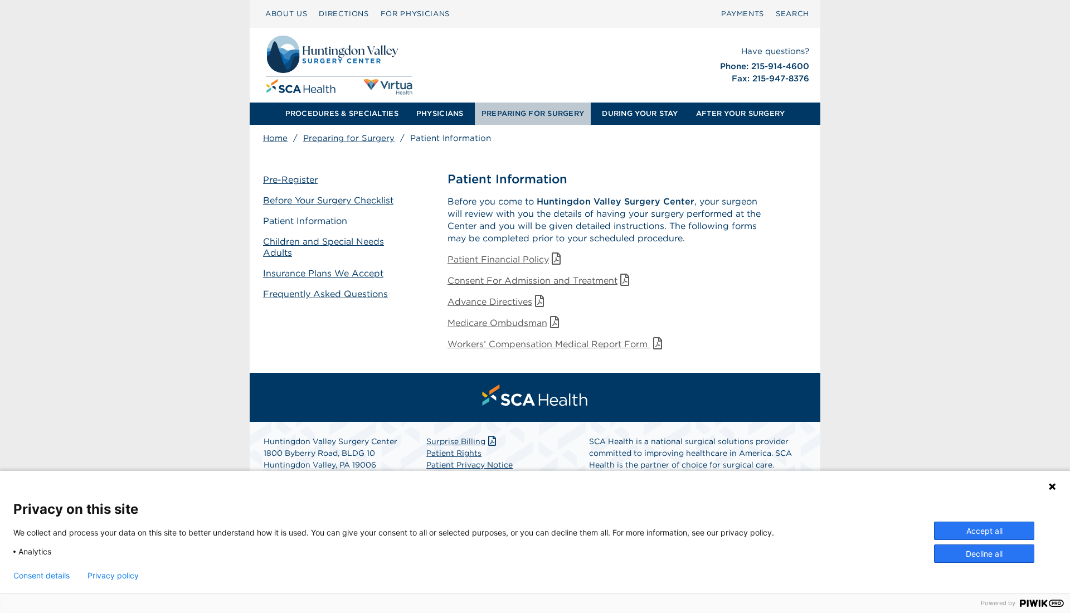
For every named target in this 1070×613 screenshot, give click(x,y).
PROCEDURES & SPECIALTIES (341, 113)
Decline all (984, 553)
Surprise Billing (455, 441)
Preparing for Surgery (349, 138)
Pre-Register (290, 179)
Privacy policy (113, 575)
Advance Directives (490, 301)
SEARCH (792, 13)
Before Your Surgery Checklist (328, 200)
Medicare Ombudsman (497, 323)
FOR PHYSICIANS (415, 13)
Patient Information (305, 221)
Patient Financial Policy (498, 259)
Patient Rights (453, 453)
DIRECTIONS (344, 13)
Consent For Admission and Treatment (532, 280)
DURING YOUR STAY (640, 113)
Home (275, 138)
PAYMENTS (742, 13)
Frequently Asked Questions (325, 294)
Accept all (984, 531)
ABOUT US (286, 13)
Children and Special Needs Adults (323, 247)
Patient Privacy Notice (469, 464)
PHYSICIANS (440, 113)
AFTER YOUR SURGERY (740, 113)
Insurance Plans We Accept (323, 273)
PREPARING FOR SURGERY (532, 113)
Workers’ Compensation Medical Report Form (549, 344)
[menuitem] (286, 14)
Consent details (41, 575)
